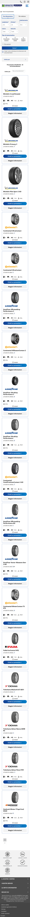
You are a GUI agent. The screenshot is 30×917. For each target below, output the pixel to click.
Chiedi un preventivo (14, 109)
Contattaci (3, 911)
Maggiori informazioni (15, 113)
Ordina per (7, 59)
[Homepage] (1, 11)
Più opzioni (7, 44)
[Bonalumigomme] (11, 5)
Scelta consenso (5, 913)
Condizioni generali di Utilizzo (9, 907)
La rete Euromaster (9, 887)
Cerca (14, 48)
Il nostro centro (8, 879)
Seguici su (5, 892)
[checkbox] (6, 39)
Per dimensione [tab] (8, 16)
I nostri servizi (7, 883)
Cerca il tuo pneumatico (8, 11)
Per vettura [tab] (22, 16)
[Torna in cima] (26, 913)
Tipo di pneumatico (8, 35)
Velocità (13, 28)
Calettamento (23, 21)
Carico (4, 28)
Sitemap (3, 909)
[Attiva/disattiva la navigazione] (27, 5)
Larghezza (5, 22)
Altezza (13, 22)
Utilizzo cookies (5, 905)
